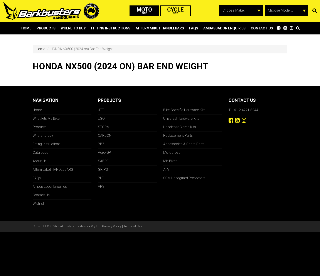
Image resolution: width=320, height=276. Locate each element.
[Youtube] (237, 120)
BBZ (101, 144)
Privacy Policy (111, 226)
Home (26, 28)
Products (46, 28)
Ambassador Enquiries (224, 28)
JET (101, 110)
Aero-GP (104, 152)
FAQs (193, 28)
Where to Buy (73, 28)
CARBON (104, 135)
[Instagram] (244, 120)
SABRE (103, 161)
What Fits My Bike (46, 118)
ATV (166, 169)
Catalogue (40, 152)
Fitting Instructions (110, 28)
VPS (101, 186)
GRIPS (103, 169)
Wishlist (38, 203)
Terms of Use (132, 226)
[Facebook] (231, 120)
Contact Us (262, 28)
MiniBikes (170, 161)
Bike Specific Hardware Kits (184, 110)
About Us (40, 161)
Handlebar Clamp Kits (179, 127)
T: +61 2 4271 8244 (243, 110)
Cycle (175, 11)
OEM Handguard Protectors (184, 178)
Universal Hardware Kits (181, 118)
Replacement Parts (178, 135)
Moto (144, 11)
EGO (101, 118)
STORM (103, 127)
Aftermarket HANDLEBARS (160, 28)
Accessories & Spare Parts (183, 144)
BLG (101, 178)
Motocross (171, 152)
